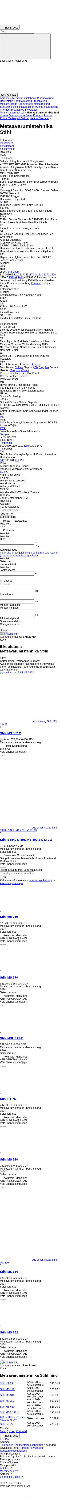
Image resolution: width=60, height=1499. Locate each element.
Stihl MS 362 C (10, 733)
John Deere (25, 115)
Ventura (34, 118)
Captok (4, 115)
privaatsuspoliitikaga (40, 880)
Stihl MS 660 (9, 1271)
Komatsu (38, 115)
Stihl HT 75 (8, 1099)
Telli (3, 877)
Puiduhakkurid (45, 98)
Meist (3, 1431)
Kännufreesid (25, 104)
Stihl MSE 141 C (11, 1038)
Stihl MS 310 (9, 1159)
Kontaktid (21, 1431)
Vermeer (44, 118)
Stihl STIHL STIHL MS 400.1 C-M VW (26, 839)
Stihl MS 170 (9, 977)
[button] (30, 77)
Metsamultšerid (8, 104)
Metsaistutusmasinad (12, 112)
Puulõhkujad (39, 101)
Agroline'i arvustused (32, 1447)
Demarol (14, 115)
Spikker (11, 1431)
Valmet (25, 118)
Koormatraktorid (23, 101)
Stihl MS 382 (9, 1332)
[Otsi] (25, 46)
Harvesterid (6, 101)
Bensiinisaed (20, 106)
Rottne (4, 118)
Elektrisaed (31, 109)
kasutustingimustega (11, 883)
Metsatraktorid (42, 104)
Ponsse (48, 115)
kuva (4, 630)
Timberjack (14, 118)
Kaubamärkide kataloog (13, 1450)
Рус (7, 1439)
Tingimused (6, 1445)
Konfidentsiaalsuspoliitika (28, 1445)
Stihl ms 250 (9, 916)
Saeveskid (6, 106)
